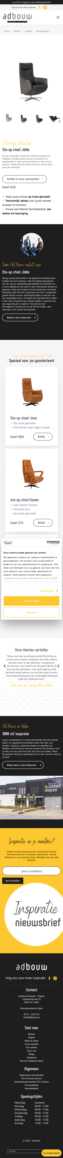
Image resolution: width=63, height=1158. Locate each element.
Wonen (17, 31)
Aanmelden (12, 880)
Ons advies (31, 1047)
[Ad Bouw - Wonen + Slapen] (19, 17)
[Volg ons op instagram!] (45, 7)
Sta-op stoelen (42, 31)
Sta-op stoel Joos (23, 417)
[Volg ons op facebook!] (39, 7)
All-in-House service (32, 1078)
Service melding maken (31, 1060)
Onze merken (31, 1044)
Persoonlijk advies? (51, 1153)
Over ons (31, 1050)
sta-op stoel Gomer (24, 499)
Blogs (31, 1054)
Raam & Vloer (31, 1040)
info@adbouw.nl (31, 1017)
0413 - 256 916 (31, 1014)
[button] (58, 17)
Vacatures (31, 1057)
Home (6, 31)
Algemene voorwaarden (31, 1075)
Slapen (31, 1037)
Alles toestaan (31, 601)
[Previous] (7, 81)
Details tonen (47, 591)
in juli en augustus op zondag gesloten (31, 2)
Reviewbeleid (31, 1088)
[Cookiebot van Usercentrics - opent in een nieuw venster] (47, 542)
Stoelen (28, 31)
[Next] (56, 81)
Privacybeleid (31, 1085)
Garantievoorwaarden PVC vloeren (31, 1081)
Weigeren (31, 612)
